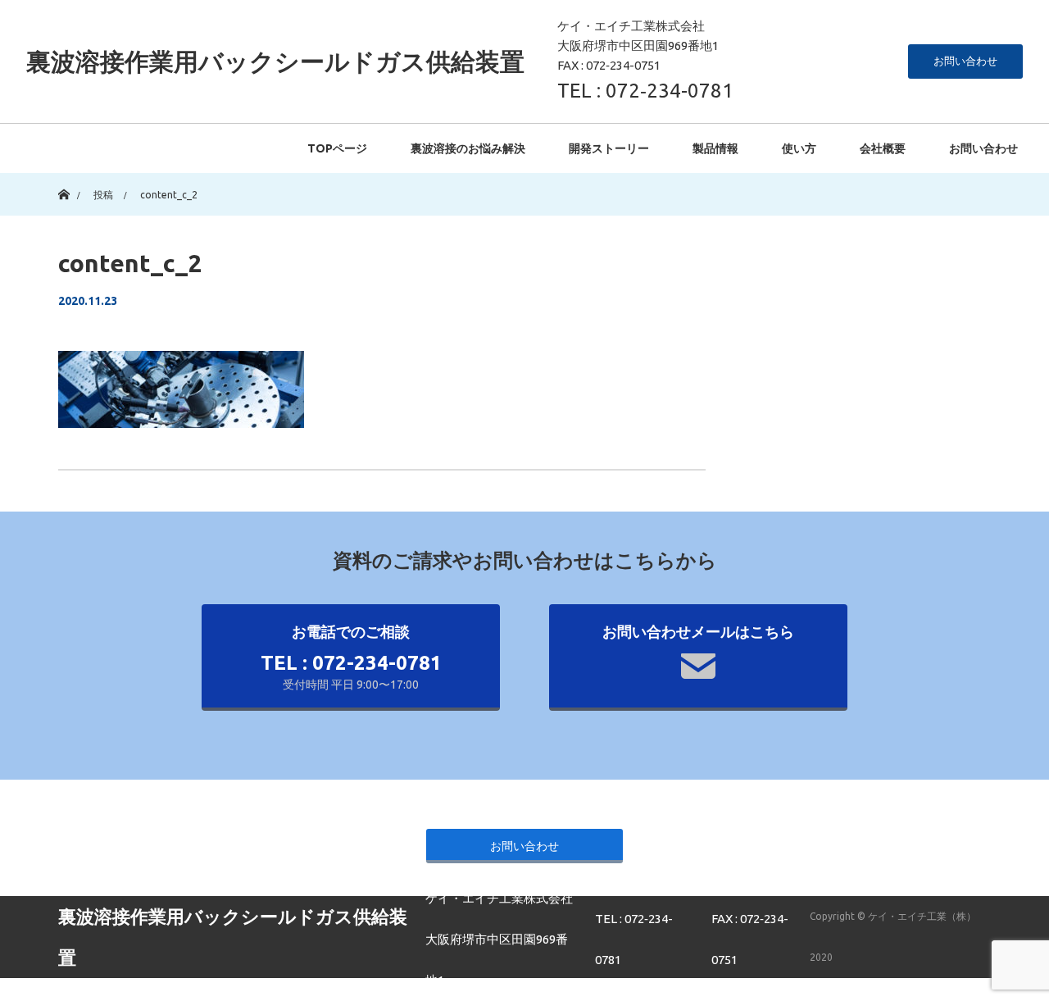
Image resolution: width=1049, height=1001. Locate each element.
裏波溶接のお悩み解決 (468, 148)
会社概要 (883, 148)
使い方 (799, 148)
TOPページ (337, 148)
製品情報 (715, 148)
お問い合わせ (965, 60)
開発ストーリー (609, 148)
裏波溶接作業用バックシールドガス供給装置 (275, 61)
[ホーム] (63, 179)
